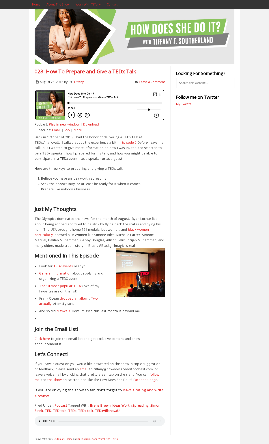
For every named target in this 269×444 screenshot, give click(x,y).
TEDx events (63, 266)
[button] (140, 272)
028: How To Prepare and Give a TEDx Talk (85, 71)
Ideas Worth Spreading (130, 405)
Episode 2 (129, 142)
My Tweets (183, 104)
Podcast (61, 405)
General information (55, 273)
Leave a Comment (152, 82)
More (78, 130)
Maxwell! (63, 311)
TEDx (72, 410)
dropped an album (74, 298)
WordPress (104, 439)
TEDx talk (85, 410)
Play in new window (64, 124)
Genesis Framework (86, 439)
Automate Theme (63, 439)
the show (54, 379)
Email (56, 130)
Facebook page (145, 379)
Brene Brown (100, 405)
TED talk (59, 410)
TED (48, 410)
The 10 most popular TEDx (60, 286)
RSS (67, 130)
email (84, 369)
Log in (115, 439)
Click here (42, 338)
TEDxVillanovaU (107, 410)
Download (91, 124)
